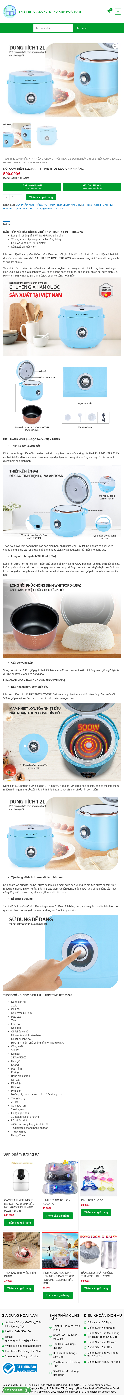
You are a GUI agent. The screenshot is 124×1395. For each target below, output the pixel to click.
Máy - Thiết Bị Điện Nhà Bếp (65, 205)
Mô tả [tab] (6, 224)
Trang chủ (8, 158)
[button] (115, 46)
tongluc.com (108, 1391)
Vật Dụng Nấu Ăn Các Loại (82, 158)
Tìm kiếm (82, 28)
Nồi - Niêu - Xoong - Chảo (94, 205)
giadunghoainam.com (69, 1391)
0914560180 (102, 1388)
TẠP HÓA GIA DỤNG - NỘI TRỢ (48, 158)
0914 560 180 (14, 1390)
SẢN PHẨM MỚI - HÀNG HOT (32, 205)
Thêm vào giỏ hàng (41, 197)
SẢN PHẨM (22, 158)
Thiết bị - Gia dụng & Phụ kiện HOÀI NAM (50, 11)
